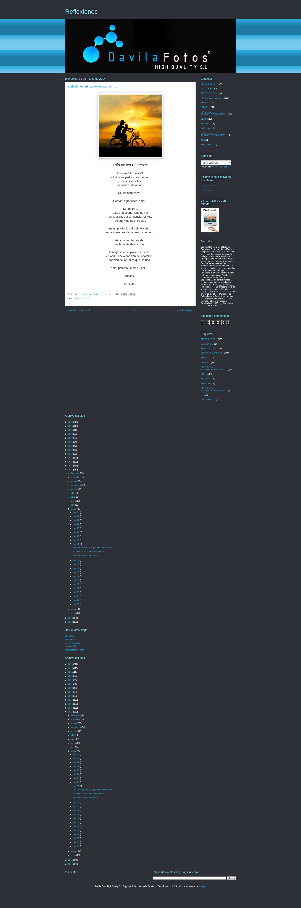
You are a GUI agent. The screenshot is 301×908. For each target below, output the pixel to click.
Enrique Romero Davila (209, 186)
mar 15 (76, 572)
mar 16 (76, 568)
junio (73, 497)
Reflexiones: (206, 128)
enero (73, 613)
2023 (70, 434)
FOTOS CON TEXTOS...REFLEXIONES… (214, 113)
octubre (74, 481)
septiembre (76, 485)
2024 (70, 430)
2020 (70, 446)
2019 (70, 450)
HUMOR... (205, 102)
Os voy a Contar (72, 643)
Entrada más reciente (79, 310)
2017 (70, 458)
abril (73, 505)
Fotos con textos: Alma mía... (86, 555)
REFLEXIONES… (209, 84)
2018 (70, 454)
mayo (73, 501)
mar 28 (76, 520)
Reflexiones (81, 11)
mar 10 (76, 588)
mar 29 (76, 516)
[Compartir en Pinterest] (134, 294)
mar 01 (76, 604)
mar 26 (76, 524)
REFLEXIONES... (83, 298)
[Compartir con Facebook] (131, 294)
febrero (74, 609)
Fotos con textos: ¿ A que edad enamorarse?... (93, 547)
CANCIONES (207, 88)
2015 (70, 466)
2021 (70, 442)
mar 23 (76, 536)
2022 (70, 438)
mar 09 (76, 592)
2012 (70, 622)
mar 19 (76, 544)
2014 (70, 469)
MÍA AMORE (71, 646)
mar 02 (76, 600)
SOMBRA (69, 639)
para (203, 140)
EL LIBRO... (206, 123)
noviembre (76, 477)
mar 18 (76, 560)
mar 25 (76, 528)
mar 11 (76, 584)
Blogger (202, 886)
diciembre (75, 473)
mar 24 (76, 532)
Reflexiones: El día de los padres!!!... (89, 551)
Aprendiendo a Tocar (74, 650)
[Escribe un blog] (125, 294)
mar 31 (76, 512)
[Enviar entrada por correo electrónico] (116, 294)
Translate (222, 167)
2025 (70, 426)
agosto (74, 489)
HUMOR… (205, 107)
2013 (70, 618)
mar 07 (76, 596)
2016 (70, 462)
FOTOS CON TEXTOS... (212, 98)
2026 (70, 422)
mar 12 (76, 580)
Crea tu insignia (207, 190)
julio (73, 493)
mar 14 (76, 576)
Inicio (133, 310)
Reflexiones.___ (208, 144)
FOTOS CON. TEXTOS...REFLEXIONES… (214, 134)
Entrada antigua (184, 310)
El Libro (204, 119)
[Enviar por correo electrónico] (122, 294)
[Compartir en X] (128, 294)
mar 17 (76, 564)
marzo (74, 509)
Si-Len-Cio (69, 636)
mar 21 (76, 540)
